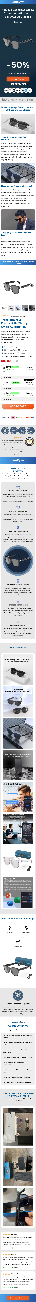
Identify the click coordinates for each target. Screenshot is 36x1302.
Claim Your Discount (18, 1298)
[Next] (32, 285)
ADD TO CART (18, 406)
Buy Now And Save (18, 79)
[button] (18, 368)
